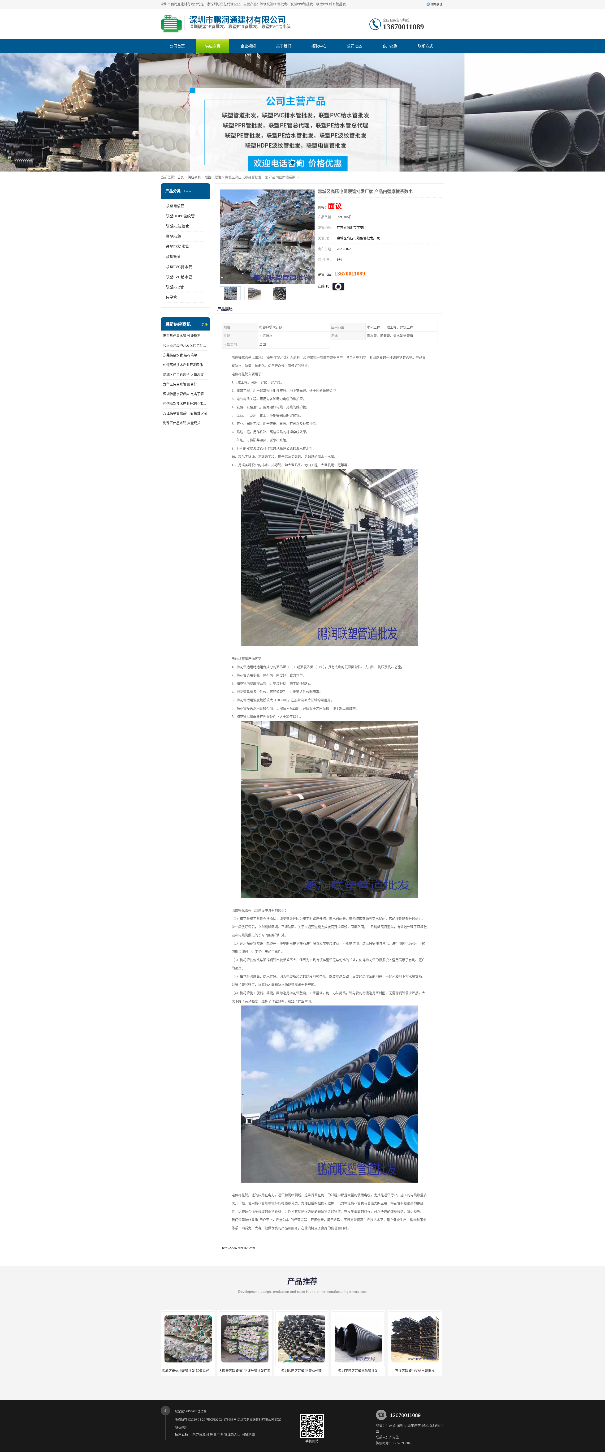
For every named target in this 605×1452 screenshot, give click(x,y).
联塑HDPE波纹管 (180, 216)
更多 (204, 324)
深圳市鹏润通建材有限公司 (255, 1419)
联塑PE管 (174, 236)
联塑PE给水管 (177, 247)
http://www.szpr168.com (238, 1248)
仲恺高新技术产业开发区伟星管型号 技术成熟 (185, 365)
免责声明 (216, 1434)
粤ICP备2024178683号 (221, 1419)
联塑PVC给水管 (179, 277)
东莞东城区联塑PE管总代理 (358, 1371)
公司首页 (177, 46)
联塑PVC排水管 (179, 267)
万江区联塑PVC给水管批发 (301, 1371)
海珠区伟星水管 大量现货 (181, 423)
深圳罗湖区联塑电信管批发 (244, 1371)
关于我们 (283, 46)
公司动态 (354, 46)
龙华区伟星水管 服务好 (180, 384)
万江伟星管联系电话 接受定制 (185, 413)
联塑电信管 (213, 177)
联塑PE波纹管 (177, 226)
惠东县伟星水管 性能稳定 (181, 336)
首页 (180, 177)
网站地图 (248, 1434)
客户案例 (390, 46)
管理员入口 (232, 1434)
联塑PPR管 (175, 287)
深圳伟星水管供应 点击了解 (183, 394)
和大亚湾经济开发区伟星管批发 (185, 345)
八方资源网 (200, 1434)
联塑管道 (173, 257)
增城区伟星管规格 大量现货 (183, 374)
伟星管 (171, 297)
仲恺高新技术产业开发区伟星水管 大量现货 (185, 403)
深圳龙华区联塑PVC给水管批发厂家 (415, 1371)
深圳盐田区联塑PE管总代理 (188, 1371)
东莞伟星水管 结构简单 (180, 355)
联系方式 (425, 46)
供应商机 (212, 46)
